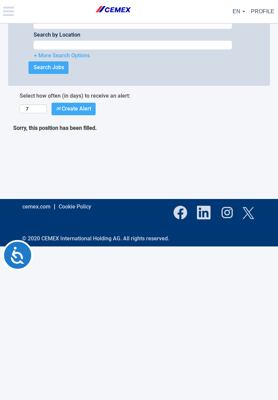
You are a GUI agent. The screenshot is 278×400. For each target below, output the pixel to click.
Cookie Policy (75, 206)
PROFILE (262, 11)
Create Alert (75, 108)
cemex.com (36, 206)
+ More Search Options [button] (62, 55)
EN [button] (237, 11)
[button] (46, 11)
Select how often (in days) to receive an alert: (75, 96)
